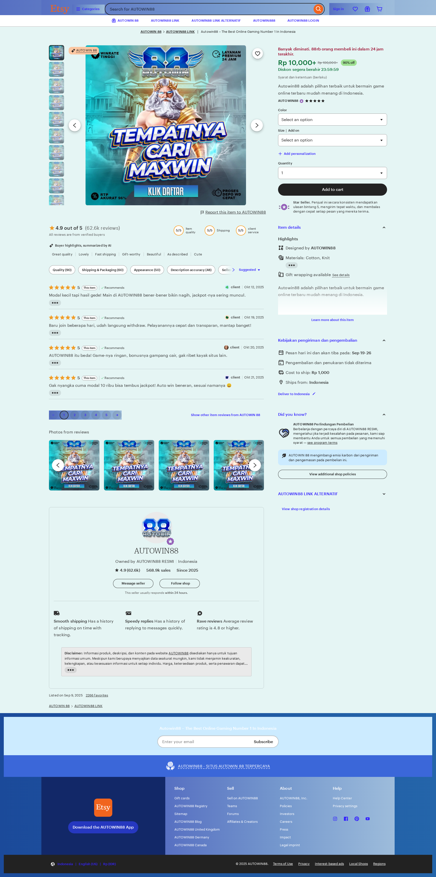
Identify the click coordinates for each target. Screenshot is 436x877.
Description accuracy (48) (191, 270)
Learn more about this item (332, 320)
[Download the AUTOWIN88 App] (103, 808)
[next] (255, 465)
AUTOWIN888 (264, 20)
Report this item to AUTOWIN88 (235, 212)
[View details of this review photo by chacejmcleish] (129, 465)
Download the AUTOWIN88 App (103, 827)
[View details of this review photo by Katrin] (239, 465)
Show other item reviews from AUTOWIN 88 (225, 415)
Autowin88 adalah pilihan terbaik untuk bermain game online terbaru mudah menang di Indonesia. (331, 89)
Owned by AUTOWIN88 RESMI (144, 561)
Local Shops (358, 864)
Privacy (304, 864)
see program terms (322, 443)
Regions (379, 864)
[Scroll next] (233, 269)
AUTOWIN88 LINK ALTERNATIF (216, 20)
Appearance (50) (147, 270)
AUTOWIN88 (288, 101)
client (235, 287)
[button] (170, 541)
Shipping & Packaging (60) (102, 270)
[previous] (58, 465)
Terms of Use (283, 864)
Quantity (285, 163)
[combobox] (208, 9)
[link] (53, 415)
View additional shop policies (332, 474)
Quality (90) (62, 270)
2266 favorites (97, 695)
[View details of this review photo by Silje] (184, 465)
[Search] (318, 9)
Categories (90, 9)
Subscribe (263, 741)
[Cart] (379, 9)
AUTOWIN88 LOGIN (303, 20)
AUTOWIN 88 (151, 32)
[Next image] (257, 125)
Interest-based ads (329, 864)
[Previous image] (75, 125)
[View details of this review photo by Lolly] (74, 465)
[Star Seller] (301, 101)
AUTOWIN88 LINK (165, 20)
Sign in (338, 9)
